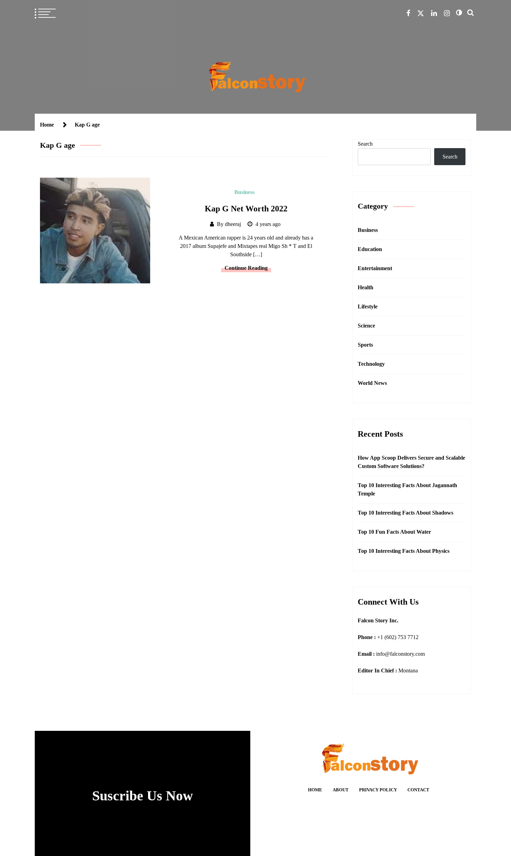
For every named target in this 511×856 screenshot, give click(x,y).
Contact (418, 790)
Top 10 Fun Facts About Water (394, 532)
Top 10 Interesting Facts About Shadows (405, 513)
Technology (371, 364)
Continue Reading (246, 268)
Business (244, 192)
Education (370, 249)
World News (372, 383)
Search (365, 144)
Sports (365, 345)
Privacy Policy (378, 790)
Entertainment (375, 268)
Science (366, 326)
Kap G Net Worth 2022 (246, 208)
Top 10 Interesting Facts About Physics (403, 551)
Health (365, 287)
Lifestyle (368, 306)
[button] (458, 12)
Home (315, 790)
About (341, 790)
